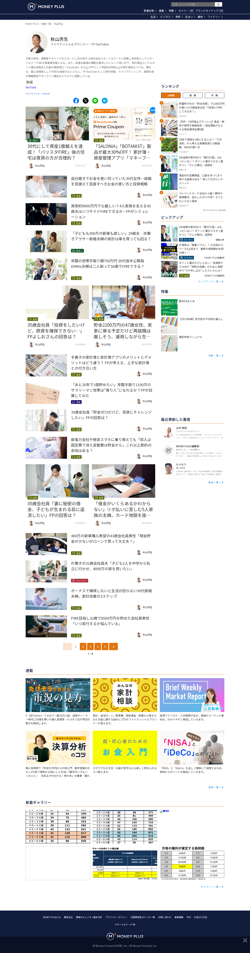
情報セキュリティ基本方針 (89, 917)
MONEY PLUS (32, 23)
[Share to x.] (86, 101)
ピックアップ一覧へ (209, 281)
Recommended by (210, 210)
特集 (171, 10)
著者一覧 (46, 23)
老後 (177, 16)
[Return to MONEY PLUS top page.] (46, 6)
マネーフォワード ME (125, 924)
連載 (161, 10)
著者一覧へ (214, 482)
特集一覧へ (214, 355)
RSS (189, 917)
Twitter (44, 93)
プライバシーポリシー (116, 917)
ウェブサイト (32, 93)
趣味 (200, 16)
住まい (189, 16)
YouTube (31, 87)
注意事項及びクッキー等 (143, 917)
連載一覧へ (214, 787)
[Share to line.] (95, 101)
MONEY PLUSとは (52, 917)
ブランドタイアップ (208, 10)
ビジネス (165, 16)
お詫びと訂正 (200, 917)
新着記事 (149, 10)
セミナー (186, 10)
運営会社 (68, 917)
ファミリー (214, 16)
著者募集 (179, 917)
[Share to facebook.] (76, 101)
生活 (153, 16)
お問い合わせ (164, 917)
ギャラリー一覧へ (211, 886)
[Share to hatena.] (105, 101)
